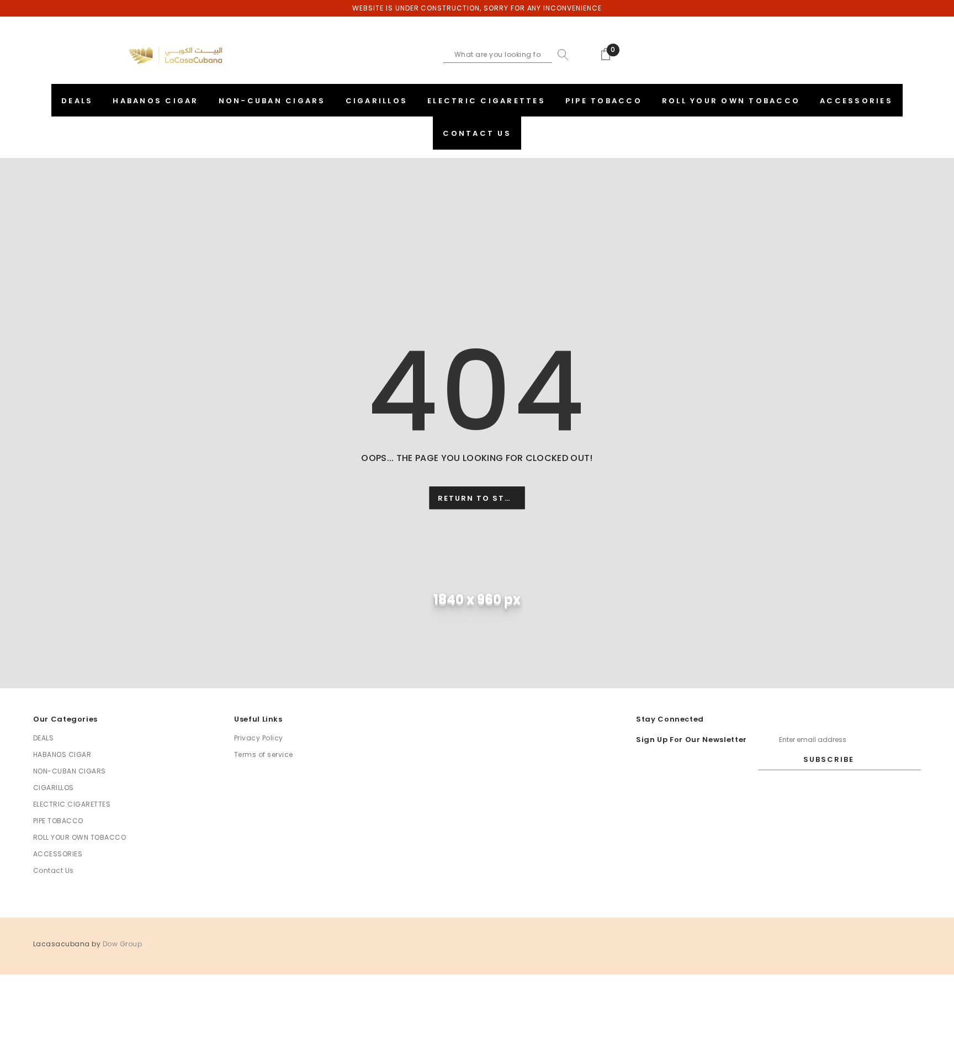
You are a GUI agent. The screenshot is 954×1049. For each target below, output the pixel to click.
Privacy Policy (258, 738)
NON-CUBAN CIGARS (69, 771)
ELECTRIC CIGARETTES (71, 804)
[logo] (175, 55)
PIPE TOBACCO (58, 820)
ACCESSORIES (57, 854)
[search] (560, 54)
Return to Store (480, 498)
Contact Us (53, 870)
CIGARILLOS (53, 787)
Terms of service (263, 754)
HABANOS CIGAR (62, 754)
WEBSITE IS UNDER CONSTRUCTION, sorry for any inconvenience (477, 8)
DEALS (43, 738)
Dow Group (122, 944)
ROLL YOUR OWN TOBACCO (79, 837)
